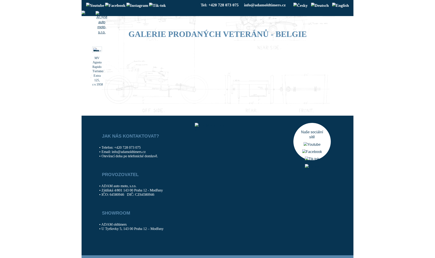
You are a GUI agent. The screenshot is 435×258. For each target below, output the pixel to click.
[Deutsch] (319, 5)
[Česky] (299, 5)
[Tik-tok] (157, 5)
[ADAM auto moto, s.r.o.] (102, 23)
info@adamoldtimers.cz (265, 5)
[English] (339, 5)
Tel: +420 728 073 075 (220, 5)
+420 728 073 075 (127, 147)
